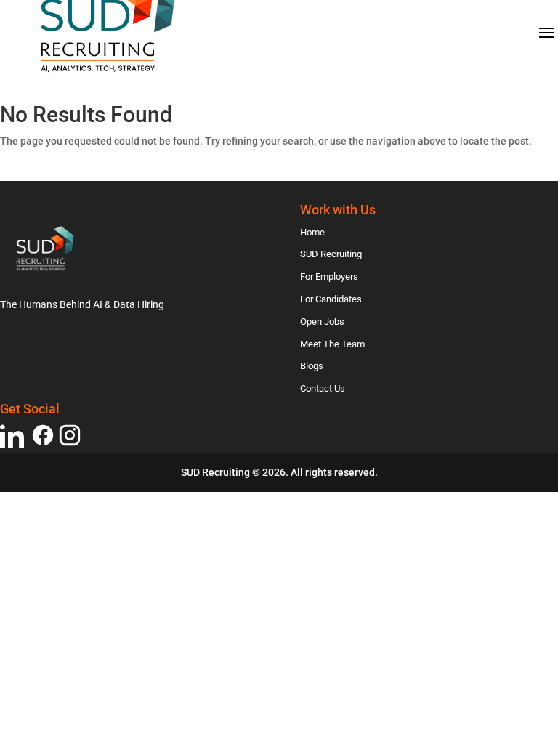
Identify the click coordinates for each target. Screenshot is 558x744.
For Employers (329, 276)
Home (312, 232)
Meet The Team (332, 344)
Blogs (311, 365)
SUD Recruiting (331, 253)
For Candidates (331, 299)
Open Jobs (322, 321)
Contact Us (322, 388)
